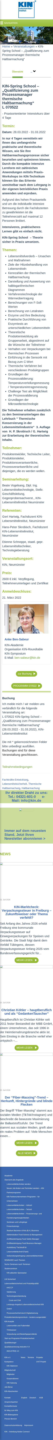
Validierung (11, 1292)
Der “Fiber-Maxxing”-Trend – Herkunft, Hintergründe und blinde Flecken (26, 1101)
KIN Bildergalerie (11, 1415)
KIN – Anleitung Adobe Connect (17, 1432)
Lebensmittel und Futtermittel (18, 1326)
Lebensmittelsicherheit (14, 783)
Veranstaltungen (24, 46)
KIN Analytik (9, 1322)
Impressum (28, 1425)
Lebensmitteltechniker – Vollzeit (19, 1205)
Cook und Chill (15, 1300)
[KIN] (26, 9)
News (23, 1357)
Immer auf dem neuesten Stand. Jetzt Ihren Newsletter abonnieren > (25, 834)
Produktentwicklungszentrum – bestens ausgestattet (25, 1317)
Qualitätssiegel (10, 1343)
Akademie (8, 1176)
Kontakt (7, 1398)
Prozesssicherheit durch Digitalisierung (22, 1313)
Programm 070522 (25, 685)
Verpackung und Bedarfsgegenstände (22, 1334)
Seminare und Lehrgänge (17, 1222)
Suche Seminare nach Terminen (17, 1264)
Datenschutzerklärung (13, 1425)
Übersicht (17, 71)
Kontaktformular (10, 1406)
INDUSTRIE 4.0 (13, 1351)
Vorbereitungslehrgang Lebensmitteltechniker (25, 1256)
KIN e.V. (7, 1357)
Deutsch (32, 1398)
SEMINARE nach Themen (14, 1260)
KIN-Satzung (12, 1383)
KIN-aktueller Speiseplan (17, 1273)
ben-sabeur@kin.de (27, 657)
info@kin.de (31, 800)
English (24, 1398)
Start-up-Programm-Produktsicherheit (19, 1338)
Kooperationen (13, 1379)
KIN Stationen (12, 1366)
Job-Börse (8, 1387)
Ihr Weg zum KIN (11, 1410)
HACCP (10, 1288)
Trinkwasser (11, 1330)
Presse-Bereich (10, 1419)
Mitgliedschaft (9, 1370)
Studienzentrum (10, 1269)
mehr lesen (24, 960)
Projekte (39, 1357)
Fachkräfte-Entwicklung (15, 779)
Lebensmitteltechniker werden (19, 1184)
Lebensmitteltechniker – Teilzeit (19, 1209)
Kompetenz (9, 1362)
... (31, 71)
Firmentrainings (13, 1226)
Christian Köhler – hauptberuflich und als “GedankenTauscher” (26, 1011)
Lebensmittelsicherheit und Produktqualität (21, 1283)
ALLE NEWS (25, 1153)
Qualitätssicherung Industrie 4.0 (17, 1347)
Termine (31, 1357)
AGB (41, 1398)
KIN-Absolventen (11, 1391)
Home (6, 46)
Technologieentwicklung (16, 1296)
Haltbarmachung (31, 788)
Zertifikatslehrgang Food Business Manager (24, 1243)
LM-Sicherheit (10, 1279)
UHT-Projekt (41, 1362)
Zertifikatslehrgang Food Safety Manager (23, 1239)
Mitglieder (11, 1374)
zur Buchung (25, 673)
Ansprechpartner (11, 1402)
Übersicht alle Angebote (14, 1180)
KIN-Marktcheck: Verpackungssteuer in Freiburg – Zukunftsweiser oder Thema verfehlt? (26, 912)
